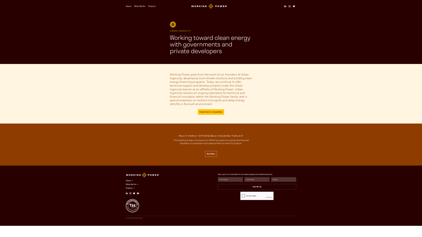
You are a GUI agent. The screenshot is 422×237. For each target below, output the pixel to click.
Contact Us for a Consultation (211, 112)
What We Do (139, 6)
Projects (152, 6)
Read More (211, 154)
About (128, 6)
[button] (211, 6)
